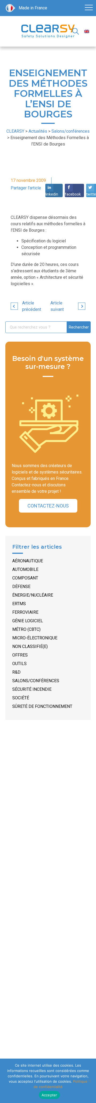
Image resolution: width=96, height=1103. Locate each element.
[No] (89, 1080)
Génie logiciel (27, 620)
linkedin (51, 194)
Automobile (25, 569)
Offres (20, 655)
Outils (19, 663)
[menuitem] (87, 31)
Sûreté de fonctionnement (42, 706)
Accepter (49, 1095)
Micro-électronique (34, 637)
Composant (25, 578)
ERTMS (19, 603)
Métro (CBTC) (26, 629)
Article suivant (57, 306)
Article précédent (31, 306)
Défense (21, 586)
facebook (73, 194)
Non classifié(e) (30, 646)
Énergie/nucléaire (32, 595)
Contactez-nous (48, 506)
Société (20, 697)
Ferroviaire (25, 612)
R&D (16, 672)
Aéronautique (27, 560)
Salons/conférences (35, 680)
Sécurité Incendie (31, 689)
